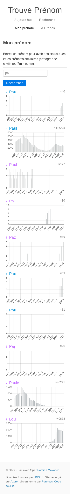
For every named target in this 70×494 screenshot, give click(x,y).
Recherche (47, 19)
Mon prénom (24, 28)
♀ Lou (10, 419)
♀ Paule (12, 383)
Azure (14, 481)
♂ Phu (10, 310)
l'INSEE (38, 477)
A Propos (48, 28)
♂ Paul (11, 128)
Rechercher (14, 83)
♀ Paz (10, 237)
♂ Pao (10, 274)
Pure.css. (47, 481)
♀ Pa (9, 201)
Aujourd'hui (23, 19)
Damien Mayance (48, 470)
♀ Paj (10, 346)
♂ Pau (10, 92)
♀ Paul (11, 164)
